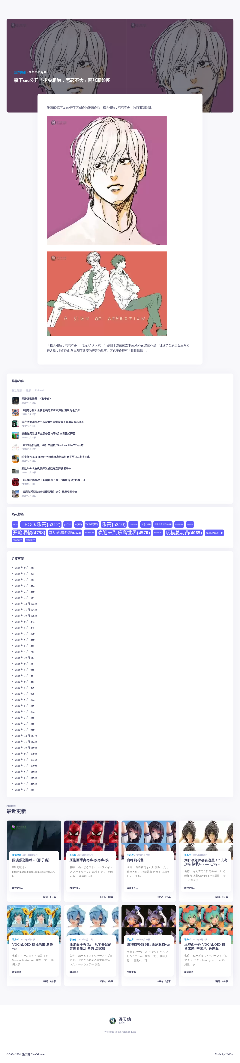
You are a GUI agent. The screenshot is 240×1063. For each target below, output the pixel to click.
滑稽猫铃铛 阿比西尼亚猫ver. (148, 944)
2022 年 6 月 (22, 699)
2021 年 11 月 (22, 741)
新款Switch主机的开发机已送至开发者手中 (46, 468)
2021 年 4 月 (22, 783)
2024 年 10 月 (22, 615)
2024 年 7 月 (22, 633)
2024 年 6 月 (22, 639)
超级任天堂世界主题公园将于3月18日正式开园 (48, 433)
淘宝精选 (158, 532)
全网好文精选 (163, 524)
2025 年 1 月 (22, 597)
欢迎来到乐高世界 (124, 532)
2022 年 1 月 (22, 729)
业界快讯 (20, 72)
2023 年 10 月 (22, 657)
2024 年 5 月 (22, 645)
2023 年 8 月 (22, 669)
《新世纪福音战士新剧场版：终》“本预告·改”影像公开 (54, 480)
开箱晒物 (29, 532)
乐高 (114, 524)
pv (67, 524)
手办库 (73, 855)
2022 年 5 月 (22, 705)
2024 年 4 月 (22, 651)
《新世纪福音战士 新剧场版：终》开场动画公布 (49, 491)
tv (78, 524)
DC (15, 524)
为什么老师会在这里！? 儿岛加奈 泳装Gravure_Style (205, 862)
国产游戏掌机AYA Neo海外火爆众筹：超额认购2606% (53, 422)
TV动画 (92, 524)
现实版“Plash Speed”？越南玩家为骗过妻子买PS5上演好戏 (56, 456)
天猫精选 (190, 524)
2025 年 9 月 (22, 567)
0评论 (45, 897)
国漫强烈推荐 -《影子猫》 (37, 398)
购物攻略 (30, 540)
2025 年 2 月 (22, 591)
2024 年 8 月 (22, 627)
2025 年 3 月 (22, 585)
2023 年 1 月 (22, 675)
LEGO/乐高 (41, 524)
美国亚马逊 (17, 540)
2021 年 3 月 (22, 789)
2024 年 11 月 (22, 609)
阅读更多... (17, 888)
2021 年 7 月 (22, 765)
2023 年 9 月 (22, 663)
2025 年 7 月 (22, 579)
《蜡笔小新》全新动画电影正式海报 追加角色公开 (51, 410)
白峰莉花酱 (135, 860)
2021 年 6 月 (22, 771)
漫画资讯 (16, 855)
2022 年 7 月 (22, 693)
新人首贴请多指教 (65, 532)
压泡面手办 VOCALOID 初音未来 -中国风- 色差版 (204, 946)
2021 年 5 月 (22, 777)
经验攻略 (214, 532)
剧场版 (179, 524)
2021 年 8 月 (22, 759)
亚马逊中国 (133, 524)
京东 (146, 524)
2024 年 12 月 (22, 603)
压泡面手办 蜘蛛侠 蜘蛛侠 (89, 860)
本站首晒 (89, 532)
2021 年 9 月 (22, 753)
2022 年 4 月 (22, 711)
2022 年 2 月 (22, 723)
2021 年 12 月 (22, 735)
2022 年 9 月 (22, 681)
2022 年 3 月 (22, 717)
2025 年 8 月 (22, 573)
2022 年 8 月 (22, 687)
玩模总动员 (184, 532)
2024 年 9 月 (22, 621)
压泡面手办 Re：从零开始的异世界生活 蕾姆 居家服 (91, 946)
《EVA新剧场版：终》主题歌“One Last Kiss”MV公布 (52, 445)
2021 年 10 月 (22, 747)
